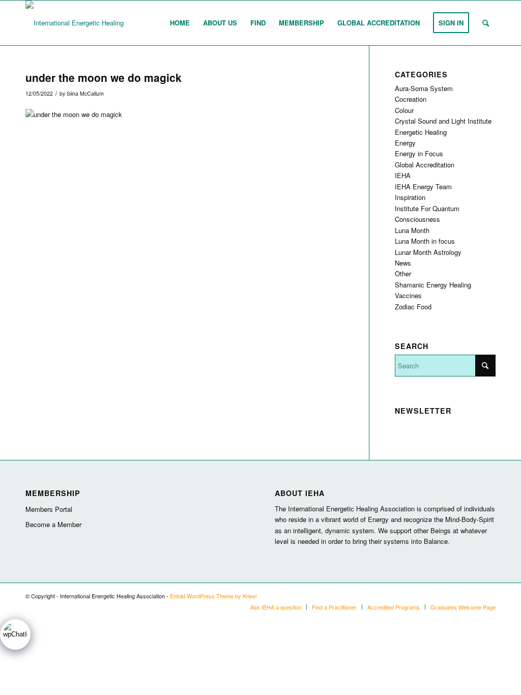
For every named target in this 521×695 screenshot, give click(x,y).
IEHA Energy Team (423, 186)
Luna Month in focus (425, 241)
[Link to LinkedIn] (472, 595)
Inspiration (410, 197)
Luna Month (412, 230)
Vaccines (408, 295)
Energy (405, 143)
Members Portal (48, 509)
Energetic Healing (421, 132)
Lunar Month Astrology (428, 252)
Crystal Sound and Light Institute (443, 121)
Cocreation (410, 99)
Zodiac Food (413, 306)
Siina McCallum (85, 93)
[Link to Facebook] (488, 595)
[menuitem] (179, 23)
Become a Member (53, 524)
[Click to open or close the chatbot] (15, 634)
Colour (404, 110)
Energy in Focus (419, 153)
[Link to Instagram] (457, 595)
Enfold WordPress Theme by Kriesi (213, 596)
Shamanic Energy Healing (433, 284)
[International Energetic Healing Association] (92, 23)
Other (403, 273)
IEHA (403, 175)
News (403, 263)
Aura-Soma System (424, 88)
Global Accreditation (424, 164)
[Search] (486, 23)
